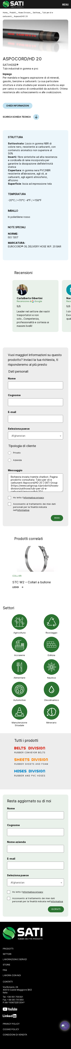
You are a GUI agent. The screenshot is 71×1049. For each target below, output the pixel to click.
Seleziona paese (19, 428)
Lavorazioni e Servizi (15, 959)
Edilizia (51, 655)
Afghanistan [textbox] (18, 435)
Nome (12, 378)
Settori (7, 954)
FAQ (5, 970)
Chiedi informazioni (17, 105)
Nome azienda (16, 842)
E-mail (12, 412)
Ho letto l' (28, 497)
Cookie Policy (11, 1029)
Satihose (36, 13)
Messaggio (15, 470)
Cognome (14, 395)
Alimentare (19, 677)
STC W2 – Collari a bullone (31, 582)
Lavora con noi (12, 975)
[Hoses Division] (31, 775)
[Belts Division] (31, 752)
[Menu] (65, 4)
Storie (6, 964)
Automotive (19, 700)
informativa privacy (33, 497)
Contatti (8, 981)
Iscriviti (55, 909)
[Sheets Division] (31, 764)
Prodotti (13, 13)
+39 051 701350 (15, 999)
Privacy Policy (11, 1024)
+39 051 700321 (15, 997)
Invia (57, 518)
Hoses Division (24, 13)
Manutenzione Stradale (19, 724)
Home (5, 13)
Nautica (51, 677)
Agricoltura (19, 632)
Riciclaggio (51, 632)
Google (38, 301)
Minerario (51, 722)
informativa (23, 510)
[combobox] (35, 435)
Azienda (17, 460)
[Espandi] (64, 1025)
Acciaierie (19, 655)
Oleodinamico (51, 700)
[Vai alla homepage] (13, 4)
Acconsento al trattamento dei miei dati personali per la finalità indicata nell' (34, 507)
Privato (17, 452)
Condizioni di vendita (15, 1034)
